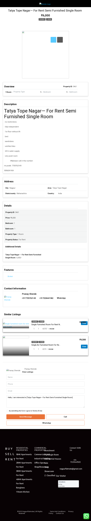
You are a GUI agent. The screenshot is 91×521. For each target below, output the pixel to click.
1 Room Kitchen (23, 492)
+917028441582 (46, 298)
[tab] (53, 40)
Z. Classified (49, 475)
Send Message (25, 417)
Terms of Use (37, 411)
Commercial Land (42, 454)
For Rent (42, 19)
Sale (46, 463)
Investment (49, 450)
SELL (10, 454)
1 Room (49, 19)
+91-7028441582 (75, 461)
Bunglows (20, 487)
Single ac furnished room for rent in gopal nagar (52, 345)
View (84, 346)
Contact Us (60, 513)
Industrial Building (42, 458)
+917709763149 (29, 298)
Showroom (49, 471)
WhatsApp (61, 298)
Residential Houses (52, 459)
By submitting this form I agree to (25, 411)
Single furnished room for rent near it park (49, 324)
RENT (10, 459)
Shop (46, 467)
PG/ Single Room (51, 454)
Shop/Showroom (41, 467)
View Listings (27, 372)
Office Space (39, 463)
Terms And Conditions (57, 511)
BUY (9, 448)
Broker (10, 276)
